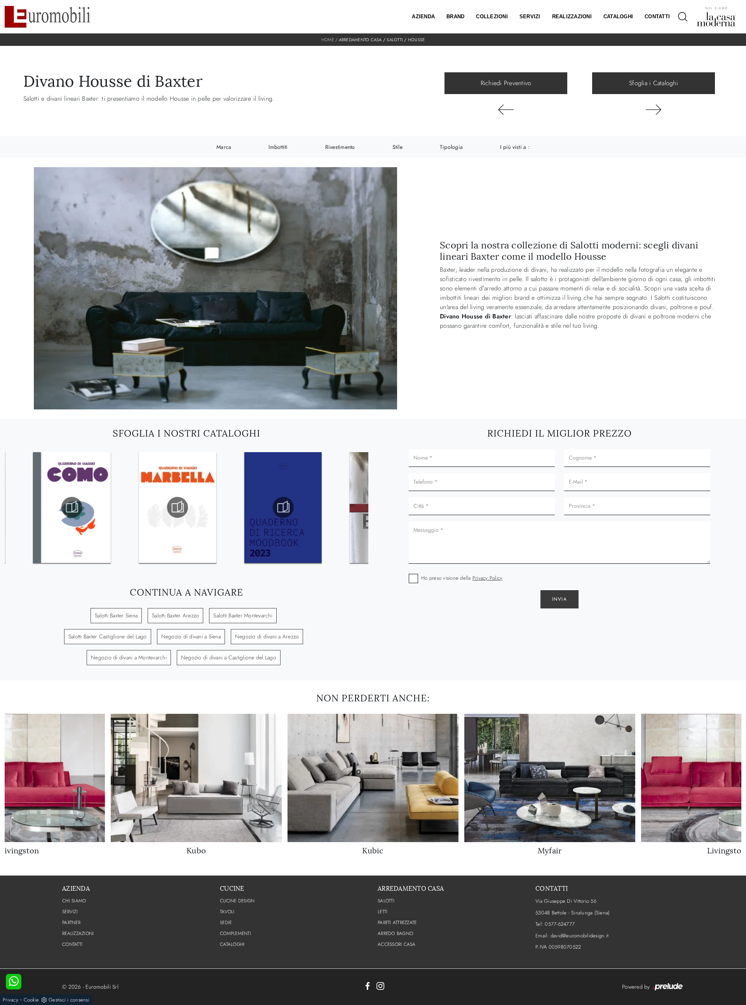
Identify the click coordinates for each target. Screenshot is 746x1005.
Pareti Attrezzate (397, 922)
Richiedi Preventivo (506, 83)
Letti (382, 911)
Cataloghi (618, 16)
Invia (559, 599)
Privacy (10, 999)
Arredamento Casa (360, 40)
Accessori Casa (397, 944)
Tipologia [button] (451, 147)
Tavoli (227, 911)
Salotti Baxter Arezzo (175, 615)
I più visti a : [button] (515, 147)
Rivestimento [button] (340, 147)
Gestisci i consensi (69, 999)
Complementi (235, 933)
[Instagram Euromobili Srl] (380, 985)
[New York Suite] (653, 109)
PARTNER (71, 922)
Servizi (529, 16)
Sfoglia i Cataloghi (653, 83)
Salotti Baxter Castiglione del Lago (107, 636)
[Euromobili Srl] (48, 17)
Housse (416, 40)
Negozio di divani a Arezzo (267, 636)
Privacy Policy (487, 578)
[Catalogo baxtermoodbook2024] (283, 507)
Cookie (31, 999)
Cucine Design (237, 900)
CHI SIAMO (74, 900)
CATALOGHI (232, 944)
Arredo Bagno (395, 933)
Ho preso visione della (461, 578)
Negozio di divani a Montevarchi (129, 657)
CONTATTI (72, 944)
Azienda (423, 16)
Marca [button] (223, 147)
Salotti (395, 40)
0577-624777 (560, 924)
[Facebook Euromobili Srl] (367, 985)
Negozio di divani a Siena (191, 636)
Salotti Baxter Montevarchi (242, 615)
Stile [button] (397, 147)
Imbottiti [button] (278, 147)
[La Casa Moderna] (716, 16)
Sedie (226, 922)
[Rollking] (506, 109)
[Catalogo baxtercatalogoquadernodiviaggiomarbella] (72, 507)
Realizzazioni (572, 16)
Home (327, 40)
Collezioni (492, 16)
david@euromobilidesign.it (579, 935)
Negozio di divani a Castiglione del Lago (228, 657)
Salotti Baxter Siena (116, 615)
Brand (455, 16)
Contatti (657, 16)
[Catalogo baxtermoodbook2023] (177, 507)
